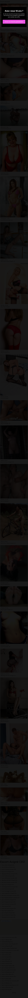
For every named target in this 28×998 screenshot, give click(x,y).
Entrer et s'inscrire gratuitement (14, 21)
